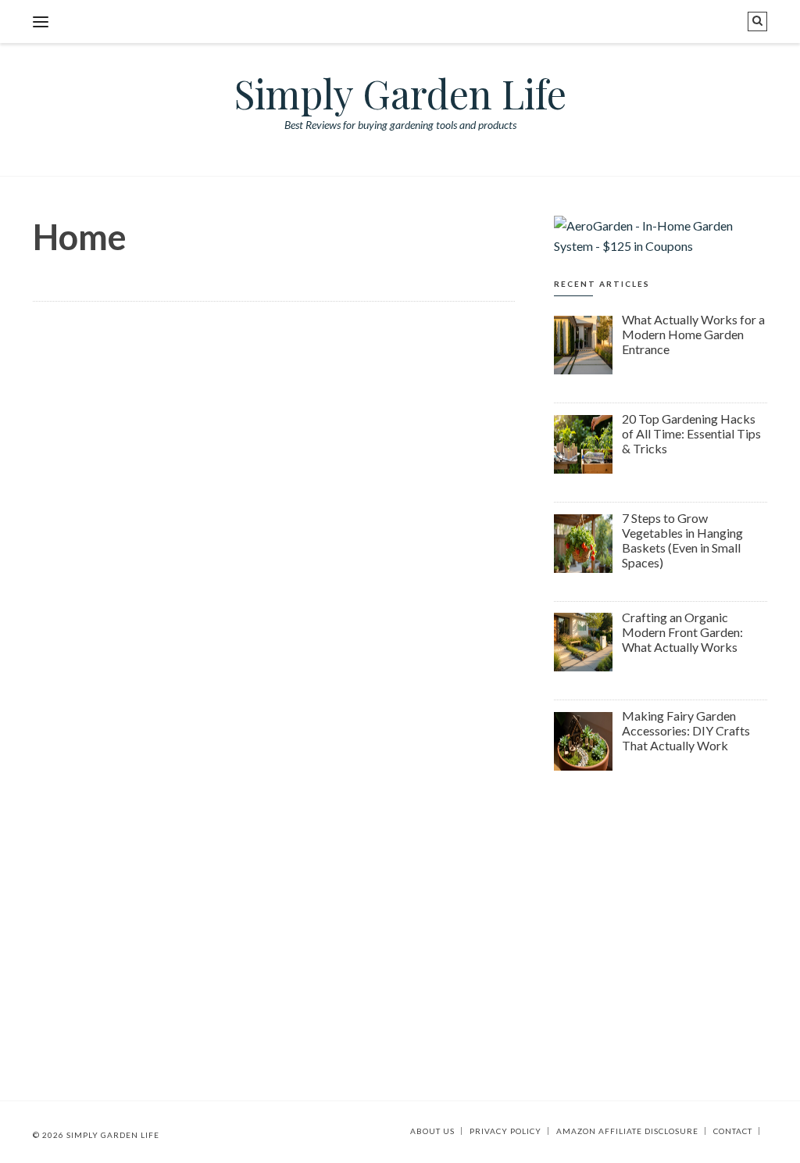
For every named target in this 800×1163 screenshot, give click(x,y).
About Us (432, 1131)
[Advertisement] (660, 901)
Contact (732, 1131)
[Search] (757, 21)
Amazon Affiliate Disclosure (627, 1131)
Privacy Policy (505, 1131)
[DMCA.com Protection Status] (763, 1131)
